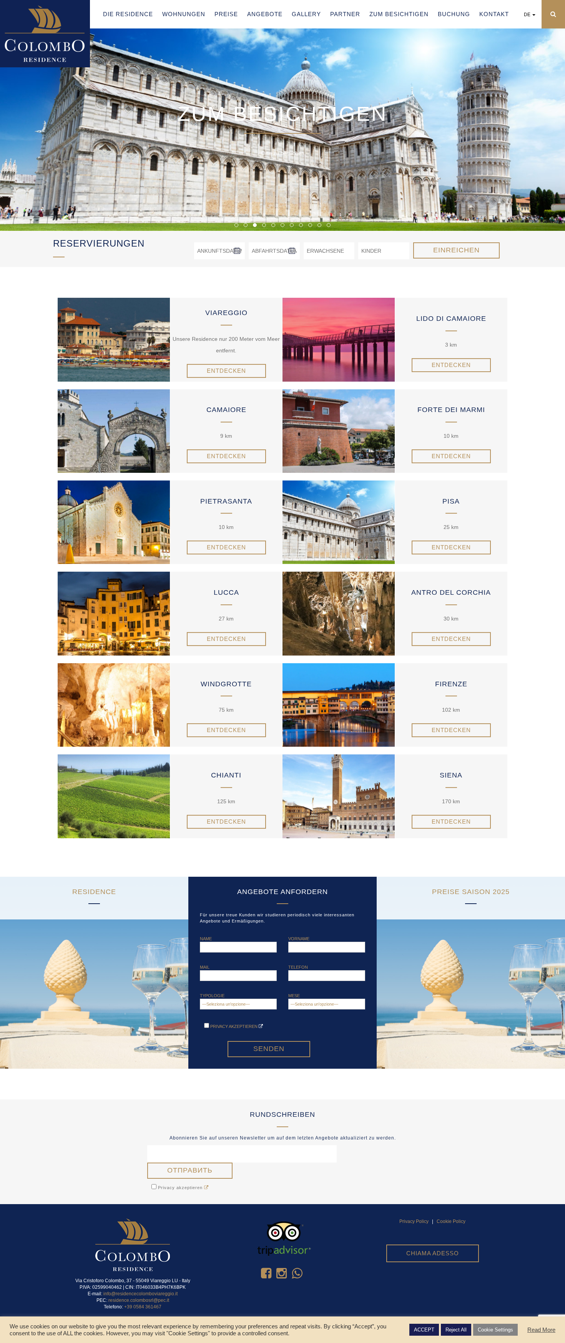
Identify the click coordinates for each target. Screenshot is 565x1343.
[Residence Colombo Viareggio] (45, 33)
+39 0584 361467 (142, 1307)
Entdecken (226, 370)
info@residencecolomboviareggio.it (140, 1293)
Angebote (264, 14)
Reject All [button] (456, 1330)
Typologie (212, 995)
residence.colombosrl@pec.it (138, 1300)
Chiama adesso (432, 1253)
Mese (294, 995)
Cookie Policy (451, 1221)
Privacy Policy (414, 1221)
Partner (345, 14)
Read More (541, 1330)
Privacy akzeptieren (234, 1026)
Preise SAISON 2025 (471, 892)
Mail (204, 967)
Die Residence (128, 14)
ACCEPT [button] (424, 1330)
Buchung (454, 14)
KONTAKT (494, 14)
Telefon (298, 967)
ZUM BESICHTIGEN (399, 14)
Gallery (306, 14)
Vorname (298, 938)
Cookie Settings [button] (495, 1330)
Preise (226, 14)
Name (206, 938)
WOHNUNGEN (183, 14)
